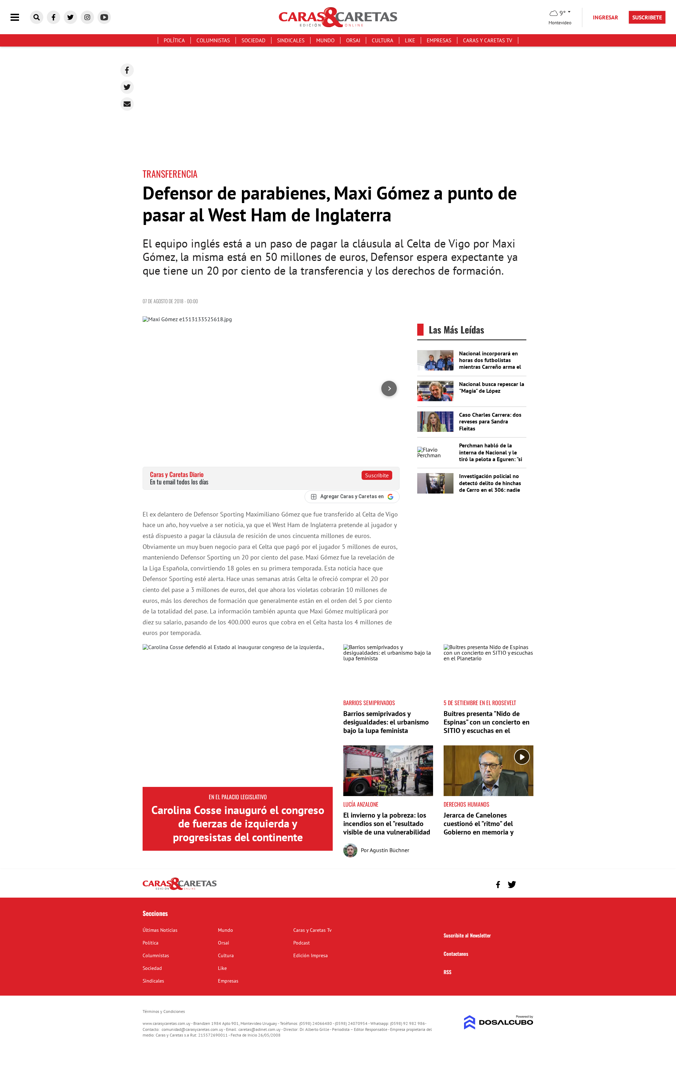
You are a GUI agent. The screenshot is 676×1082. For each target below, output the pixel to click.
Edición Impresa (310, 955)
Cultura (382, 40)
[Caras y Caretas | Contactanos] (525, 883)
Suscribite (377, 475)
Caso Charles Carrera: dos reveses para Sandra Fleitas (490, 421)
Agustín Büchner (389, 850)
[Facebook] (127, 70)
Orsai (353, 40)
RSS (447, 972)
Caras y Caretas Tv (487, 40)
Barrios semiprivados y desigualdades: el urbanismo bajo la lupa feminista (386, 722)
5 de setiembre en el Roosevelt (480, 702)
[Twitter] (127, 87)
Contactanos (456, 953)
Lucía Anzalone (360, 804)
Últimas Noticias (160, 930)
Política (174, 40)
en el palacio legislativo (238, 797)
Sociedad (253, 40)
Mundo (325, 40)
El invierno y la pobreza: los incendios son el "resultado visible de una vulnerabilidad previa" (386, 828)
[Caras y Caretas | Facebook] (53, 17)
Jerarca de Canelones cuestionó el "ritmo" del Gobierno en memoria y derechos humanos (478, 828)
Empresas (439, 40)
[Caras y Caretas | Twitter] (70, 17)
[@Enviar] (127, 104)
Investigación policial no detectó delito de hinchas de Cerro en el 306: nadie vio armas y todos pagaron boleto (491, 489)
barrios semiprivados (369, 702)
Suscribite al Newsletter (467, 935)
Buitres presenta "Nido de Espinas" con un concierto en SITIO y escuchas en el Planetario (487, 726)
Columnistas (213, 40)
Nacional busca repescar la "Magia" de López (491, 387)
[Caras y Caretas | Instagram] (87, 17)
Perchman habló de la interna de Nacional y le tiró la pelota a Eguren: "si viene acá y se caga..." (490, 455)
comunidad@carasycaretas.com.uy (192, 1029)
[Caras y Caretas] (180, 889)
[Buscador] (36, 17)
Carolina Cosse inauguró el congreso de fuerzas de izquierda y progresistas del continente (237, 823)
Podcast (301, 943)
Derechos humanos (466, 804)
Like (410, 40)
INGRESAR (605, 17)
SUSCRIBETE (647, 17)
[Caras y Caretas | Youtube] (104, 17)
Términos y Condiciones (164, 1011)
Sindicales (291, 40)
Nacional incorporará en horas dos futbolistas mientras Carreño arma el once (490, 363)
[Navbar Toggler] (20, 17)
